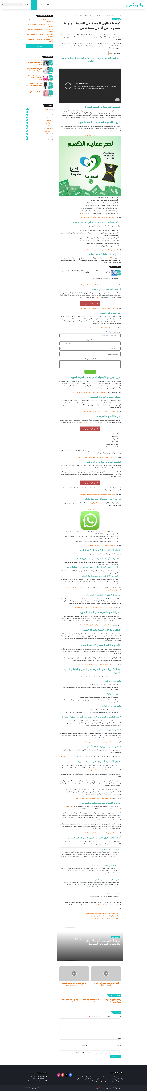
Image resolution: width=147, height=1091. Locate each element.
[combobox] (98, 27)
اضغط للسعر (73, 55)
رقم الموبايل (96, 24)
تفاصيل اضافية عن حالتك (93, 42)
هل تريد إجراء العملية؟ (94, 17)
